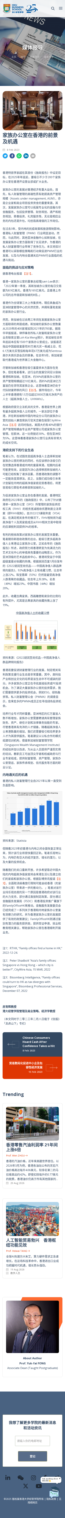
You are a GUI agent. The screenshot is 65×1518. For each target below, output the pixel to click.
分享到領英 (26, 155)
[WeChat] (21, 1477)
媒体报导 (49, 56)
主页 (13, 56)
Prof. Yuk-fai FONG (32, 1363)
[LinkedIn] (8, 1477)
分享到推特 (5, 155)
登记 (32, 1456)
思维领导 (35, 56)
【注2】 (32, 390)
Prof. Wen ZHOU (15, 1155)
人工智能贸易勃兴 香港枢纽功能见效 (31, 1242)
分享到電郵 (33, 155)
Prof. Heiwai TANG (16, 1251)
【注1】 (27, 273)
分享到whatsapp (19, 155)
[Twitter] (26, 1486)
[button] (53, 8)
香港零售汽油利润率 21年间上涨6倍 (32, 1147)
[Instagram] (33, 1477)
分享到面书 (12, 155)
